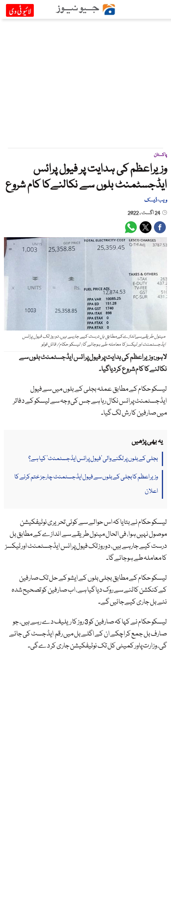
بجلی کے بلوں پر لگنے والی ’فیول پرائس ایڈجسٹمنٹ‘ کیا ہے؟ (93, 459)
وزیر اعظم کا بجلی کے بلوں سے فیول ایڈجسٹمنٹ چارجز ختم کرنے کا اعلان (86, 484)
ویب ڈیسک (155, 200)
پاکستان (160, 154)
